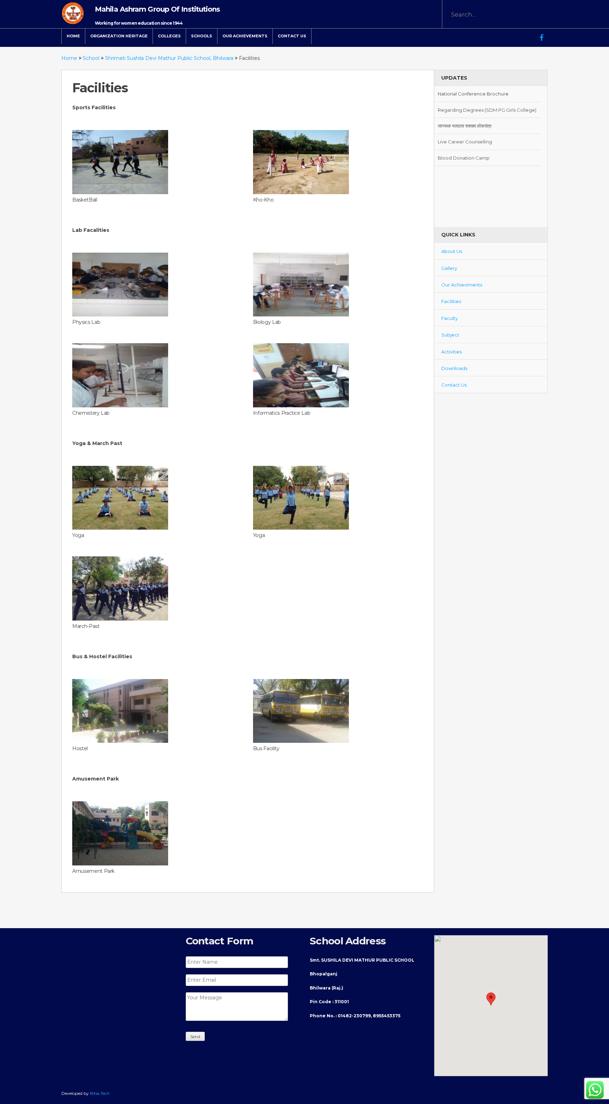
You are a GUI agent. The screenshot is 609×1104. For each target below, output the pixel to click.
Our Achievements (244, 35)
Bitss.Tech (100, 1093)
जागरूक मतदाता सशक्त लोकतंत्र (465, 110)
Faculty (449, 318)
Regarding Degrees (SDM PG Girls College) (487, 94)
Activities (451, 351)
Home (73, 35)
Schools (201, 35)
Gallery (449, 268)
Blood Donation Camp (464, 141)
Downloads (454, 368)
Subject (450, 335)
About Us (451, 251)
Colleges (169, 35)
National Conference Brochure (473, 158)
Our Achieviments (461, 285)
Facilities (451, 301)
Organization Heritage (119, 35)
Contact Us (292, 35)
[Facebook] (541, 33)
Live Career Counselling (465, 126)
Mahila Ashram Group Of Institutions (157, 9)
